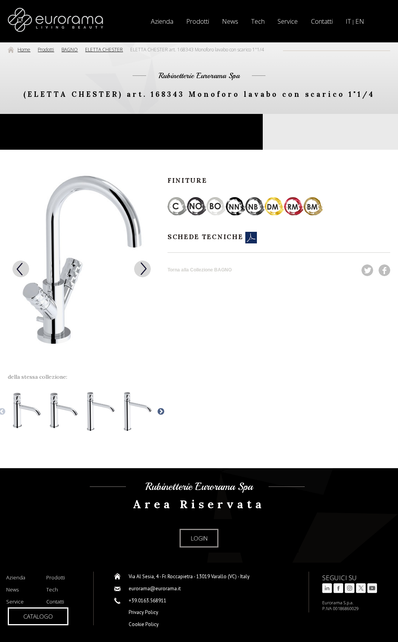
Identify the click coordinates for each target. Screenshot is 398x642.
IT (348, 21)
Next (142, 269)
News (230, 21)
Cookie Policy (144, 624)
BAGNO (69, 49)
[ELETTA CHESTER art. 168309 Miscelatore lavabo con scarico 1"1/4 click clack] (26, 412)
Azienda (15, 577)
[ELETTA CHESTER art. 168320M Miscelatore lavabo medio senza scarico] (137, 412)
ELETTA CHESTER (104, 49)
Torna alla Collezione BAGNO (200, 270)
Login (199, 538)
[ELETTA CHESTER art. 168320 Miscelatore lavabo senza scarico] (63, 412)
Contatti (322, 21)
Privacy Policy (143, 612)
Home (23, 49)
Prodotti (197, 21)
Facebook (384, 270)
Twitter (367, 270)
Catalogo (38, 616)
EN (359, 21)
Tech (258, 21)
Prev (20, 269)
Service (288, 21)
